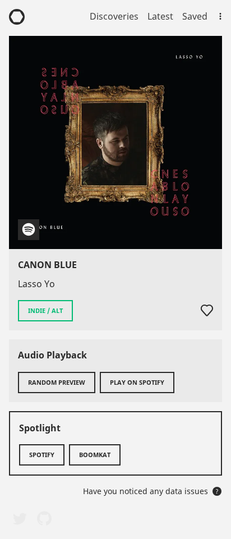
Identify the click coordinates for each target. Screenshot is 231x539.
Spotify (41, 454)
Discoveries (114, 16)
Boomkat (94, 454)
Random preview (56, 382)
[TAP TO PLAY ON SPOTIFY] (115, 142)
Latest (160, 16)
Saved (194, 16)
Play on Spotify (137, 382)
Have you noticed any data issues (151, 491)
